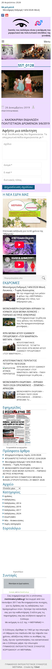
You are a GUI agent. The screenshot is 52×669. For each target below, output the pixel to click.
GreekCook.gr (24, 592)
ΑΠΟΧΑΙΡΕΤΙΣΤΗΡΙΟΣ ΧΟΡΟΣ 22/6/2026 (25, 458)
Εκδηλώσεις (10, 499)
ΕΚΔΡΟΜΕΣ (10, 516)
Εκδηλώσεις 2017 (12, 510)
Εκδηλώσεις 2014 (12, 503)
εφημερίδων (23, 447)
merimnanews (9, 110)
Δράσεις (8, 496)
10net (37, 667)
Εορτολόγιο (18, 571)
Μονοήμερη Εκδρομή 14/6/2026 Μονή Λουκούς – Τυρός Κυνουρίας (22, 463)
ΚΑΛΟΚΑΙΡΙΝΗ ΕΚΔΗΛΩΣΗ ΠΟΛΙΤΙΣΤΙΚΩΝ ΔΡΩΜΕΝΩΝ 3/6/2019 (25, 121)
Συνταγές (12, 592)
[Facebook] (2, 15)
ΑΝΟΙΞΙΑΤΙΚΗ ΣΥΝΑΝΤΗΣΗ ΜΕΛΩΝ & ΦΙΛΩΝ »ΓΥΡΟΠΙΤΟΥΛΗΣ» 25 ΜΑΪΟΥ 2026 (24, 478)
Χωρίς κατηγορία (12, 523)
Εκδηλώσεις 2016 (12, 506)
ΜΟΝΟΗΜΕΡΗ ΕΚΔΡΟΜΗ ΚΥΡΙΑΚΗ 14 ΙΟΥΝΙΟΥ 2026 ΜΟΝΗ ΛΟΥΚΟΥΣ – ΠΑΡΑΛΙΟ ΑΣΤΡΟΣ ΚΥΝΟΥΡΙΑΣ (24, 471)
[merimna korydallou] (26, 23)
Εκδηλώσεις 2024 (12, 513)
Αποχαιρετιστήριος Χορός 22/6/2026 (23, 454)
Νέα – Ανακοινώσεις (14, 520)
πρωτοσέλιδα (12, 447)
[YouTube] (7, 15)
